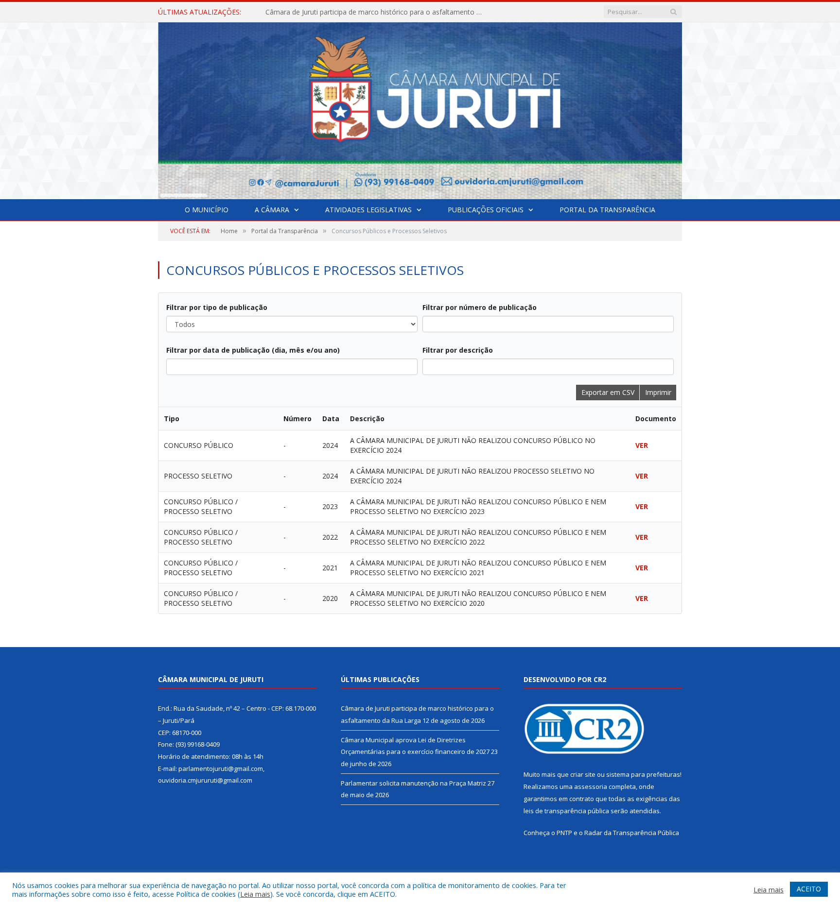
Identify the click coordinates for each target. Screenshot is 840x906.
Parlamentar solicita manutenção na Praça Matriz (413, 783)
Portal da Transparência (607, 209)
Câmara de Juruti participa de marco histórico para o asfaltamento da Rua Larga (377, 12)
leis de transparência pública (566, 810)
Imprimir (658, 392)
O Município (206, 209)
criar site (582, 774)
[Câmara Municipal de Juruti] (420, 108)
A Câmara (272, 209)
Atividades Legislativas (368, 209)
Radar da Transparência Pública (631, 832)
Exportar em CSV (607, 392)
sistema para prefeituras (643, 774)
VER (641, 445)
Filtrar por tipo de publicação (216, 307)
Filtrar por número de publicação (479, 307)
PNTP (564, 832)
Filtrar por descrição (457, 350)
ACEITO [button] (809, 888)
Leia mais (255, 894)
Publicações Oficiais (486, 209)
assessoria (590, 786)
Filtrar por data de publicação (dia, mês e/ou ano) (253, 350)
